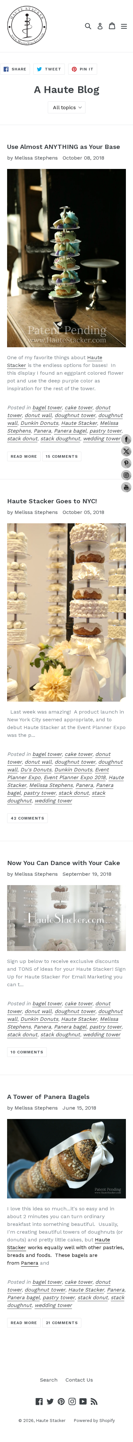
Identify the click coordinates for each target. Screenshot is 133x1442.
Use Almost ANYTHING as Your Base (63, 147)
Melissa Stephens (51, 785)
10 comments (27, 1052)
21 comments (62, 1323)
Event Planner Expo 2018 (75, 777)
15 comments (62, 456)
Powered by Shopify (94, 1420)
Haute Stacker (79, 423)
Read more (24, 456)
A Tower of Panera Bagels (48, 1097)
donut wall (38, 415)
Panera (42, 431)
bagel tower (47, 407)
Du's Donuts (35, 770)
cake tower (78, 407)
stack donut (22, 438)
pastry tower (105, 431)
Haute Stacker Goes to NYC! (52, 501)
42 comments (27, 818)
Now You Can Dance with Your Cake (63, 863)
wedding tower (101, 438)
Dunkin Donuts (39, 423)
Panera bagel (70, 431)
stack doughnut (60, 438)
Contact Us (79, 1380)
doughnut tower (75, 415)
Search (48, 1380)
